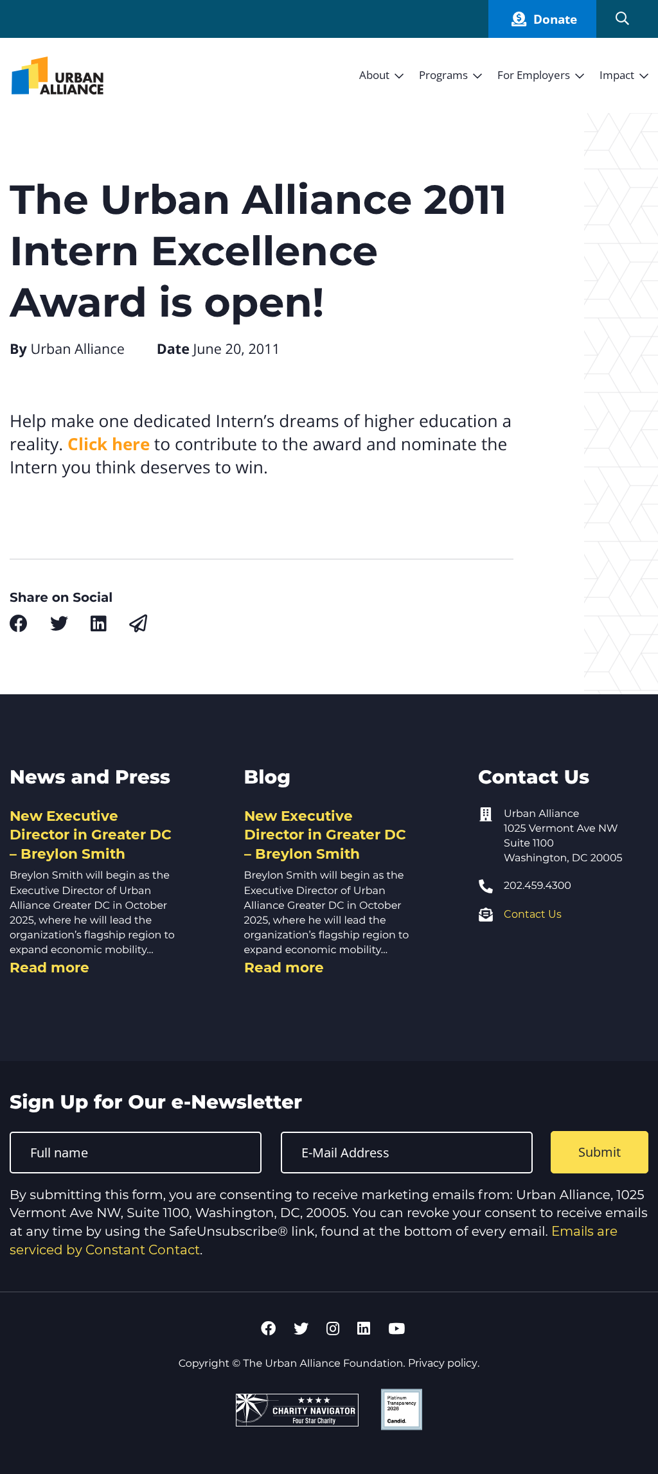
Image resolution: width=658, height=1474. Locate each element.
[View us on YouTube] (396, 1329)
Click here (108, 443)
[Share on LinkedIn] (99, 623)
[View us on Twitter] (301, 1329)
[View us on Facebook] (268, 1329)
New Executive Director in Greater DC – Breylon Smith (91, 834)
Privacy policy (442, 1363)
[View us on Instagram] (332, 1329)
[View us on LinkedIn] (363, 1329)
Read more (49, 967)
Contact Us (533, 914)
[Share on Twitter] (59, 623)
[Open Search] (622, 19)
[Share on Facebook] (19, 623)
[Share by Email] (138, 623)
